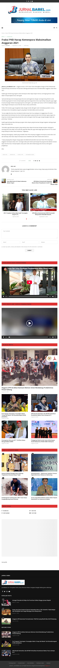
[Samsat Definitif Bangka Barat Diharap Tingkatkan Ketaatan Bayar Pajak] (15, 462)
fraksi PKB (5, 154)
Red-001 (8, 45)
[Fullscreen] (55, 296)
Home (3, 33)
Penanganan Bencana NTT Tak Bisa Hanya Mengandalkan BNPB (13, 440)
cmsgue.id (47, 665)
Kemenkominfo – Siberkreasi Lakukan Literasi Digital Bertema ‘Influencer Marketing (44, 474)
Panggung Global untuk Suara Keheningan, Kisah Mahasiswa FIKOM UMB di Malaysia (43, 440)
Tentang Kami (12, 663)
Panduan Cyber (40, 663)
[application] (29, 282)
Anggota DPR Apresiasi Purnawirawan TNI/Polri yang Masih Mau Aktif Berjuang (34, 619)
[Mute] (53, 296)
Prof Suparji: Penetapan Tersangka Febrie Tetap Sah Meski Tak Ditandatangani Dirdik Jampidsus (14, 415)
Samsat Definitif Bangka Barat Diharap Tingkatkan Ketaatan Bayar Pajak (12, 474)
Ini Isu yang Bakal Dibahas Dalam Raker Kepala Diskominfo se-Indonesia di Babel (44, 498)
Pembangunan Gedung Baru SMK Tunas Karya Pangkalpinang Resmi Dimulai (14, 498)
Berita (3, 36)
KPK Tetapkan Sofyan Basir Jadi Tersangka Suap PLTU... (16, 213)
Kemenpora (12, 154)
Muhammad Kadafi (30, 154)
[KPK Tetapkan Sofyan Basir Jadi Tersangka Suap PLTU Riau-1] (15, 202)
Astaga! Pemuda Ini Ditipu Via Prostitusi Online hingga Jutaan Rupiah (31, 600)
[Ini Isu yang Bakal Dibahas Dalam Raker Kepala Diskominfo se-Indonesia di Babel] (44, 487)
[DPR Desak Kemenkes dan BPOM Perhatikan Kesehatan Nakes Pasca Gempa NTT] (44, 403)
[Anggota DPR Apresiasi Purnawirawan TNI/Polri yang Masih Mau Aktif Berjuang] (6, 621)
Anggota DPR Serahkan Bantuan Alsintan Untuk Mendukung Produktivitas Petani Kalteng (27, 389)
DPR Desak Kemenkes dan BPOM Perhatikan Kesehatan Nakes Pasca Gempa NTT (43, 414)
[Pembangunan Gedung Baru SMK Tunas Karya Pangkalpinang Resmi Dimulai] (15, 487)
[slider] (28, 337)
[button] (29, 323)
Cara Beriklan (30, 663)
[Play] (3, 296)
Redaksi (48, 663)
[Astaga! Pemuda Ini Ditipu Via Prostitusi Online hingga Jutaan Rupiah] (6, 603)
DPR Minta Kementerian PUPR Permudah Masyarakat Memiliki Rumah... (43, 213)
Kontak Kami (21, 663)
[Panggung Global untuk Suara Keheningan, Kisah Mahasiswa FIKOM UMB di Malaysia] (44, 429)
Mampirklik (4, 562)
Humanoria (9, 36)
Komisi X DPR (20, 154)
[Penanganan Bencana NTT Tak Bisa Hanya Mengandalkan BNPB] (15, 429)
